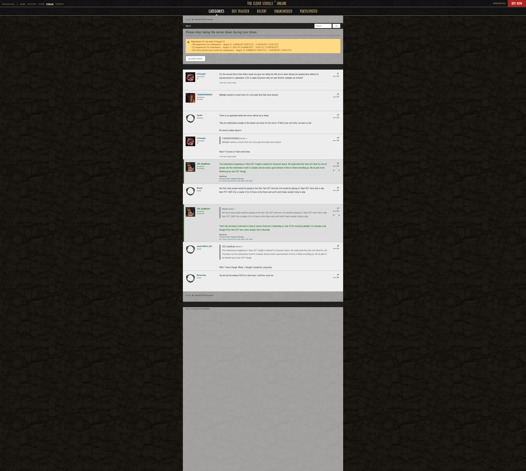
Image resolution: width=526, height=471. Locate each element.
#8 (338, 246)
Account (31, 4)
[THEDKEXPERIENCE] (190, 98)
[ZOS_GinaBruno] (190, 167)
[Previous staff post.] (333, 170)
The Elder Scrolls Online (266, 3)
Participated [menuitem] (308, 11)
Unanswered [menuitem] (283, 11)
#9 (338, 275)
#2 (338, 94)
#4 (338, 138)
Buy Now (517, 3)
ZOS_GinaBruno (203, 164)
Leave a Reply (196, 59)
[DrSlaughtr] (190, 77)
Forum (49, 4)
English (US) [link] (8, 4)
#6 (338, 188)
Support (59, 4)
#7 (338, 208)
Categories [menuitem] (216, 11)
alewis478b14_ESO (204, 246)
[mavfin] (190, 118)
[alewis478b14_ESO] (190, 249)
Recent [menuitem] (262, 11)
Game (22, 4)
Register (196, 309)
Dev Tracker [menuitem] (240, 11)
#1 (338, 73)
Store (41, 4)
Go (336, 26)
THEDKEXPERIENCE (204, 95)
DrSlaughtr (201, 74)
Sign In (188, 26)
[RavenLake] (190, 278)
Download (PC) (499, 3)
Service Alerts (232, 181)
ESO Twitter (241, 181)
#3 (338, 115)
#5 (338, 163)
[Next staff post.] (339, 170)
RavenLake (201, 275)
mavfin (199, 115)
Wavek (199, 188)
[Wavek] (190, 191)
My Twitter (249, 181)
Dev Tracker (223, 181)
